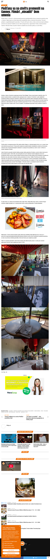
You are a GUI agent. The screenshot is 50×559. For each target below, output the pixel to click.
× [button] (19, 526)
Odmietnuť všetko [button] (11, 553)
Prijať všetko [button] (11, 550)
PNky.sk (8, 29)
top (27, 412)
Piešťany (18, 412)
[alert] (11, 541)
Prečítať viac (12, 539)
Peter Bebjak (12, 412)
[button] (11, 555)
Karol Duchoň (5, 412)
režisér (23, 412)
